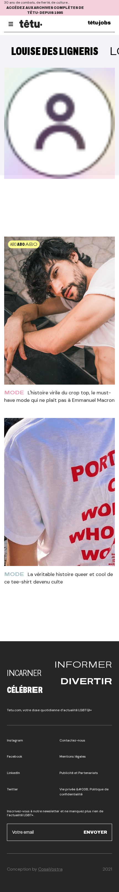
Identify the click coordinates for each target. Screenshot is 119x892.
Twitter (12, 789)
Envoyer (95, 832)
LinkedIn (13, 773)
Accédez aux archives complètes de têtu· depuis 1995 (45, 10)
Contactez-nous (72, 740)
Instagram (15, 740)
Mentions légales (73, 756)
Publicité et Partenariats (79, 773)
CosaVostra (50, 869)
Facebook (14, 756)
